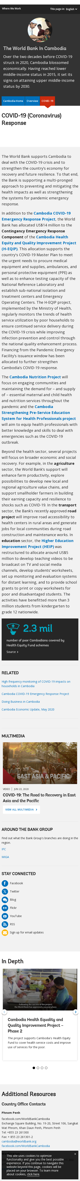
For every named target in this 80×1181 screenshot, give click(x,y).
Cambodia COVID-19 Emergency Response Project (35, 694)
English (70, 9)
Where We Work (11, 8)
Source (11, 652)
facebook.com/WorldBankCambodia (26, 1146)
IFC (4, 849)
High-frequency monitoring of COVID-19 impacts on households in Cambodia (36, 684)
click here (33, 1174)
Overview (32, 101)
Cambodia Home (13, 101)
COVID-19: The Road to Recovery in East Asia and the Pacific (39, 798)
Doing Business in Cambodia (21, 702)
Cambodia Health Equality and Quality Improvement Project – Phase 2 (35, 1025)
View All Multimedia (21, 811)
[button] (75, 1012)
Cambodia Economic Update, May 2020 (28, 709)
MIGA (5, 857)
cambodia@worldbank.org (19, 1141)
